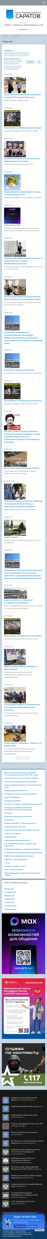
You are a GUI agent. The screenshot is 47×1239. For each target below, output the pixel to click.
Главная (5, 37)
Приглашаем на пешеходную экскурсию (23, 128)
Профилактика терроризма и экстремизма (23, 853)
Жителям (23, 30)
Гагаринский (10, 892)
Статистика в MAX (12, 225)
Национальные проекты (15, 827)
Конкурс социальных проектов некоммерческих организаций (18, 809)
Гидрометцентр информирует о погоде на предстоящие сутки (22, 193)
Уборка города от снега (15, 866)
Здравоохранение (12, 801)
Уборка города (11, 537)
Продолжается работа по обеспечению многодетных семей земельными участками (22, 707)
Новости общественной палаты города (21, 830)
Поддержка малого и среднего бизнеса (22, 849)
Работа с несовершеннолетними (18, 856)
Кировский (9, 899)
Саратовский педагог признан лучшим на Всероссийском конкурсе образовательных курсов (23, 261)
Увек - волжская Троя (13, 870)
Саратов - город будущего (16, 859)
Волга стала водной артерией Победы (21, 468)
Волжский (8, 889)
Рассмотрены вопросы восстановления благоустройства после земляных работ (22, 298)
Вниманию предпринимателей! (19, 370)
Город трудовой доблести (15, 790)
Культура (8, 813)
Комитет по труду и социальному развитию (23, 804)
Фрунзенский (10, 909)
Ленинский (9, 902)
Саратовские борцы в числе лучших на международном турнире (22, 159)
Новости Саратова (12, 833)
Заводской (9, 896)
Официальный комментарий (16, 840)
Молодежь (9, 820)
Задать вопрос (20, 1226)
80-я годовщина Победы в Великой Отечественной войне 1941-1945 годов (21, 774)
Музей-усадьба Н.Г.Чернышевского (20, 823)
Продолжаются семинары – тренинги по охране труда (23, 744)
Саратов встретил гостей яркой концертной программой (18, 601)
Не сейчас (32, 1226)
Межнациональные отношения (18, 816)
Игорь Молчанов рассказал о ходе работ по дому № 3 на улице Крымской (22, 96)
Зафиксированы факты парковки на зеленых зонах (20, 667)
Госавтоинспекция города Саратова (20, 794)
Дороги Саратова (12, 797)
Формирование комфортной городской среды (22, 874)
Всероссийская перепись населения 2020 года (23, 786)
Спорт (7, 863)
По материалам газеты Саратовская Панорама (20, 845)
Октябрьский (10, 906)
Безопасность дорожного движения (20, 782)
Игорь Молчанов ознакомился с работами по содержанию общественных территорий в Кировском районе (23, 504)
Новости (15, 37)
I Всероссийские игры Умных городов (21, 778)
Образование (10, 837)
